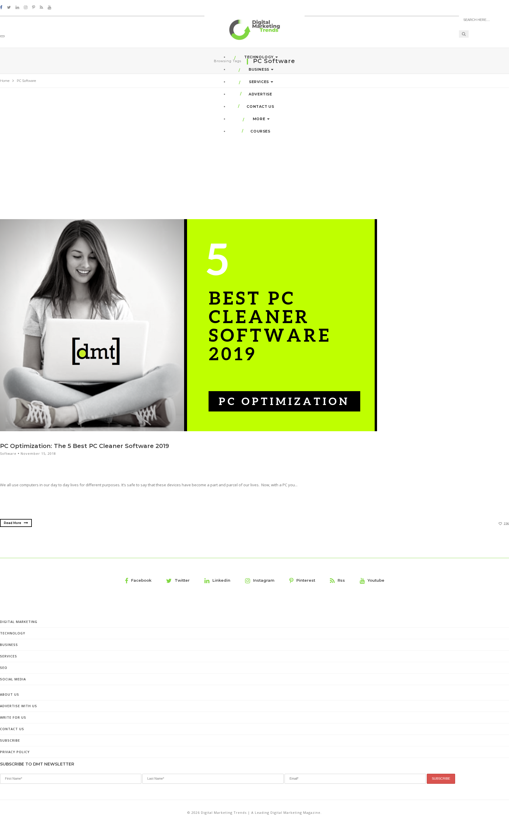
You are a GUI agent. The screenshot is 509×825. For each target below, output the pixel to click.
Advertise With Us (18, 706)
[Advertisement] (254, 152)
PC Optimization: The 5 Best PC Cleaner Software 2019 (84, 445)
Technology (259, 57)
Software (8, 453)
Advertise (260, 94)
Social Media (13, 679)
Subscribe (10, 740)
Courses (260, 131)
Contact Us (260, 106)
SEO (3, 667)
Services (259, 82)
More (259, 119)
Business (259, 69)
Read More (13, 523)
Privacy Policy (15, 752)
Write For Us (13, 717)
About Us (9, 694)
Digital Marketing (18, 621)
